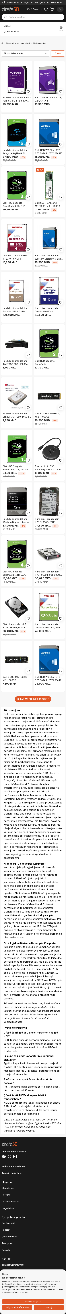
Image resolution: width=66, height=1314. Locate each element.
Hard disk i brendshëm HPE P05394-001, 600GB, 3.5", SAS (48, 573)
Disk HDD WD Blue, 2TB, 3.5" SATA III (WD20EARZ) (48, 152)
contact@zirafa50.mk (13, 1264)
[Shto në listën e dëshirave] (28, 91)
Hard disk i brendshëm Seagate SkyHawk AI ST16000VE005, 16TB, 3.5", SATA (15, 152)
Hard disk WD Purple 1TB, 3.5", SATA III (48, 99)
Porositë (6, 1194)
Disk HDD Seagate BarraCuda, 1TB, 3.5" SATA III (17, 468)
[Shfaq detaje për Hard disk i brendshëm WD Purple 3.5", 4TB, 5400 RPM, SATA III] (17, 80)
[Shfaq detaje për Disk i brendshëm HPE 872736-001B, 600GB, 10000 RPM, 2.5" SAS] (17, 607)
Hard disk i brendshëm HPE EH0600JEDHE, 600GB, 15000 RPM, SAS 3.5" (48, 521)
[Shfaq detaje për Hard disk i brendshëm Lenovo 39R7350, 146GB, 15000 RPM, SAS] (17, 396)
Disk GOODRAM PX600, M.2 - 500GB (15, 678)
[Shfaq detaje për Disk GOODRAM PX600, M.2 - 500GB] (17, 659)
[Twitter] (9, 1156)
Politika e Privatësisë (13, 1166)
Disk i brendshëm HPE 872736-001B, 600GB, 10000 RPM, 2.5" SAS (14, 626)
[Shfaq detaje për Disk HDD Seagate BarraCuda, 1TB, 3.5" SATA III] (17, 449)
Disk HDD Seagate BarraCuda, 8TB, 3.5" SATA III (14, 205)
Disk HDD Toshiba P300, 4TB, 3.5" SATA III (16, 257)
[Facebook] (4, 1156)
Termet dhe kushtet (12, 1173)
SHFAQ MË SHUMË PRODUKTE (33, 699)
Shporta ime (8, 1188)
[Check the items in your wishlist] (46, 9)
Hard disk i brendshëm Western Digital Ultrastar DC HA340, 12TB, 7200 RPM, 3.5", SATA (16, 521)
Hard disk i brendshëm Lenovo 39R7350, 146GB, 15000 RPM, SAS (16, 415)
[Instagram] (15, 1156)
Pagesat (6, 1229)
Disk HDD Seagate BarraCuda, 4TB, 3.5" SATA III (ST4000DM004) (16, 573)
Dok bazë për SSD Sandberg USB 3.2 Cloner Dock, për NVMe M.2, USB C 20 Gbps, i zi (48, 468)
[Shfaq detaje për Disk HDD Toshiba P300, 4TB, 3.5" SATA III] (17, 238)
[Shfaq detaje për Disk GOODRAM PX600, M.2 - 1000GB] (49, 396)
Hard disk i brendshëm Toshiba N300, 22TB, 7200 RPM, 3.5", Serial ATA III (15, 310)
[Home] (2, 43)
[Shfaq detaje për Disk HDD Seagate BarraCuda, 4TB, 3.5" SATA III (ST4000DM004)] (17, 554)
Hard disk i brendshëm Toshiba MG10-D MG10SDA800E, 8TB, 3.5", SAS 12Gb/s (48, 310)
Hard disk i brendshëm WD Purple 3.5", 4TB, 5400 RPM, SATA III (17, 99)
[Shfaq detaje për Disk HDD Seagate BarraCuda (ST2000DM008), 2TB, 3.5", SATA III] (49, 343)
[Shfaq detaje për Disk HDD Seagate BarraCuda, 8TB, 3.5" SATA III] (17, 185)
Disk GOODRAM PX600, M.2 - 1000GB (47, 415)
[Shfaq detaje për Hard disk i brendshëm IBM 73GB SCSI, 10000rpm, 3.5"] (17, 343)
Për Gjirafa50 (8, 1223)
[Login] (60, 9)
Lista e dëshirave (10, 1201)
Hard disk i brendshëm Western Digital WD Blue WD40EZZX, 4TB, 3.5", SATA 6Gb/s (48, 257)
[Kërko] (5, 17)
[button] (5, 1274)
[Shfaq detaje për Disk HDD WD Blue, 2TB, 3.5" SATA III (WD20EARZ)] (49, 133)
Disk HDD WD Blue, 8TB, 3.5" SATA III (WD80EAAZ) (48, 678)
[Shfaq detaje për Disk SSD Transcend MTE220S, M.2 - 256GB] (49, 185)
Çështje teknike (9, 1236)
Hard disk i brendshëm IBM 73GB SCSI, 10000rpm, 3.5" (17, 363)
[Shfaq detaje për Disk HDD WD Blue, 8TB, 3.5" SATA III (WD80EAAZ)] (49, 659)
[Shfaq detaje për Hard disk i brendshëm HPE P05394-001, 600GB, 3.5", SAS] (49, 554)
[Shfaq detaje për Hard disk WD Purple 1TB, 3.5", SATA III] (49, 80)
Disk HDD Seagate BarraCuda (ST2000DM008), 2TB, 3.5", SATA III (47, 363)
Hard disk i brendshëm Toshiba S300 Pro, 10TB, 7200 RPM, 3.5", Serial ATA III (48, 626)
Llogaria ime (8, 1208)
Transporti (7, 1243)
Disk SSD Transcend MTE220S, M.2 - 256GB (47, 204)
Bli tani (34, 1014)
